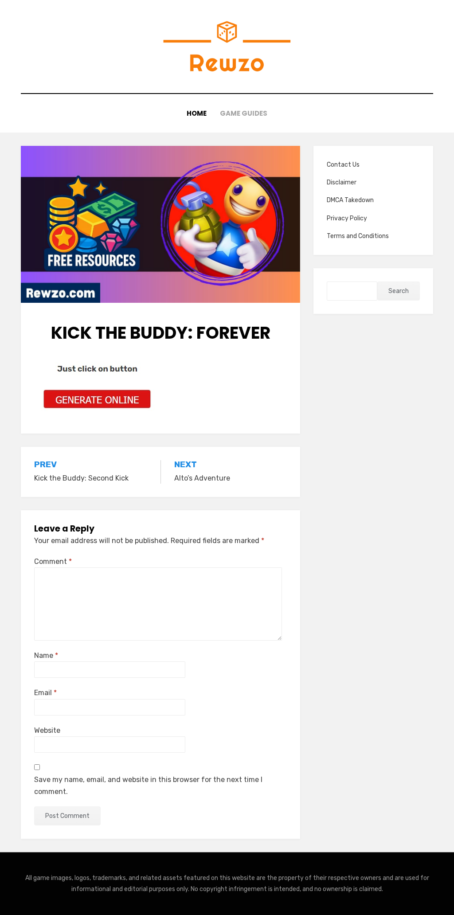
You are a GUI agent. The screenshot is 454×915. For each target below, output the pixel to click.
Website (47, 730)
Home (197, 113)
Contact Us (343, 164)
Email (45, 692)
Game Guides (243, 113)
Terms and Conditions (358, 236)
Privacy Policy (347, 218)
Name (46, 655)
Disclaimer (341, 182)
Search (398, 291)
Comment (53, 561)
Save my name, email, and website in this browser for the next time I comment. (148, 785)
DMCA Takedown (350, 200)
